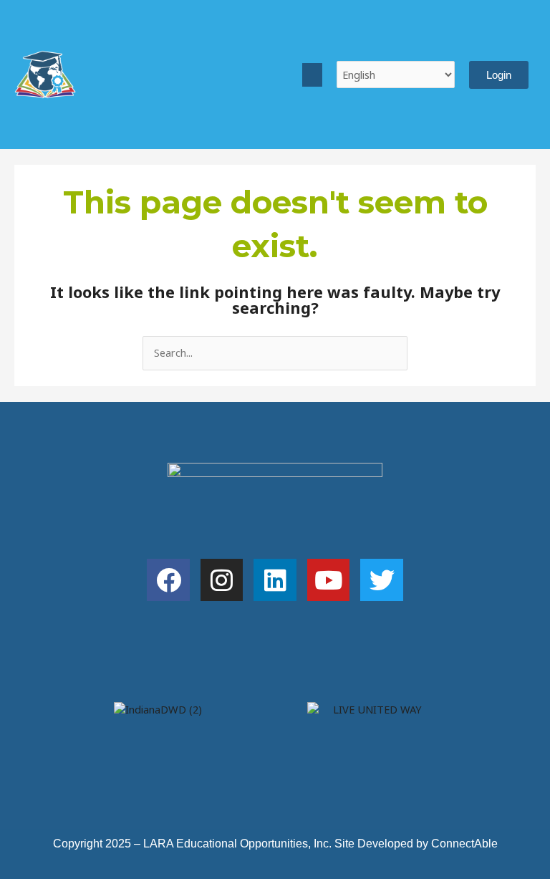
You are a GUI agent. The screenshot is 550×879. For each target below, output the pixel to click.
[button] (312, 75)
